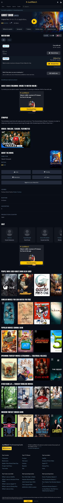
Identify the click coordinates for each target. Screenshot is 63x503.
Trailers (29, 29)
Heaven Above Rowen (28, 479)
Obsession (5, 458)
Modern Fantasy (17, 192)
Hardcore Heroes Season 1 (49, 486)
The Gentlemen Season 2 (49, 479)
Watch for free (51, 29)
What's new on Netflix (8, 477)
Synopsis (19, 29)
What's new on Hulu (8, 489)
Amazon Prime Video (48, 461)
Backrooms (5, 461)
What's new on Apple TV (9, 484)
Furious (24, 458)
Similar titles (39, 29)
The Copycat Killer (27, 484)
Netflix (44, 458)
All (3, 40)
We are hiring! (7, 448)
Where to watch (7, 29)
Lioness (24, 463)
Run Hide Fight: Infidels (28, 477)
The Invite (5, 468)
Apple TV (44, 463)
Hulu (43, 468)
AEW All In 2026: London (29, 487)
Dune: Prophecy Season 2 (49, 477)
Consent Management (33, 448)
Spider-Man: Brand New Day (10, 463)
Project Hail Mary (7, 466)
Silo (23, 468)
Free (9, 40)
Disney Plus (45, 466)
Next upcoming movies (28, 473)
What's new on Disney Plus (9, 486)
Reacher (24, 466)
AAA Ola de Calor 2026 (28, 482)
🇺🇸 (57, 35)
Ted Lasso (25, 461)
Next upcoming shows (47, 473)
